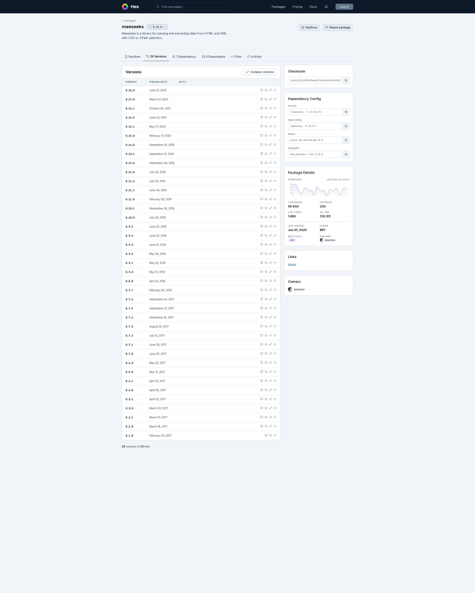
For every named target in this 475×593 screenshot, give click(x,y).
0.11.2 (130, 181)
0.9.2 (129, 254)
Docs (313, 7)
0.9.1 (129, 263)
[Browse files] (274, 89)
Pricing (297, 7)
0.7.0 (129, 353)
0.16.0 (130, 117)
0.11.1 (130, 190)
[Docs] (261, 89)
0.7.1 (129, 344)
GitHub (292, 264)
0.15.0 (130, 135)
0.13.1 (130, 154)
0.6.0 (129, 363)
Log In (344, 7)
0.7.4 (129, 317)
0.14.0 (130, 144)
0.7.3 (129, 326)
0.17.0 (130, 99)
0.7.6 (129, 299)
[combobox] (193, 6)
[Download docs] (266, 89)
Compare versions (262, 71)
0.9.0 (129, 272)
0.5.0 (129, 372)
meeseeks (133, 26)
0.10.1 (130, 208)
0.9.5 (129, 226)
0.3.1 (129, 399)
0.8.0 (129, 281)
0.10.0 (130, 217)
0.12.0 (130, 172)
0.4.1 (129, 381)
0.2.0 (129, 426)
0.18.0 (130, 90)
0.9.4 (129, 235)
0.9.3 (129, 244)
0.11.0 (130, 199)
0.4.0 (129, 390)
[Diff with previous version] (270, 89)
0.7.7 (129, 290)
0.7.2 (129, 335)
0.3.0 (129, 408)
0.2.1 (129, 417)
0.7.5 (129, 308)
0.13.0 (130, 163)
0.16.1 (130, 108)
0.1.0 (129, 435)
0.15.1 (130, 126)
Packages (278, 7)
